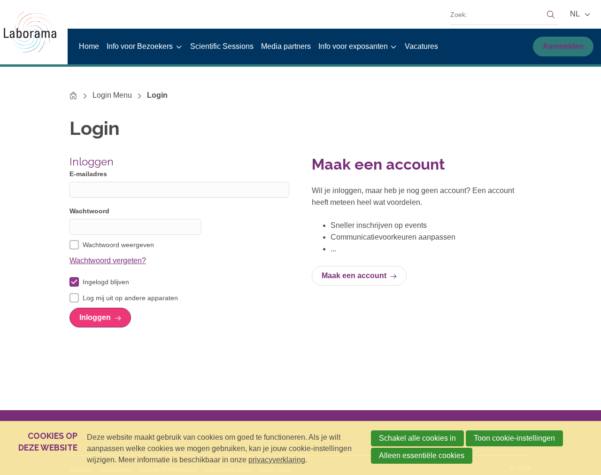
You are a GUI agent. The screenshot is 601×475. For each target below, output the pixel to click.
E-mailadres (88, 174)
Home (89, 46)
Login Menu (112, 95)
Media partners (286, 46)
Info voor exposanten (353, 46)
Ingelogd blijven (106, 282)
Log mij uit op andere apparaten (130, 298)
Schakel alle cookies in (417, 438)
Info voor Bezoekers (140, 46)
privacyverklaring (276, 460)
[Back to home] (34, 32)
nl (575, 14)
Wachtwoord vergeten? (107, 261)
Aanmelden (563, 46)
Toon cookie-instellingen (514, 438)
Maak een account (354, 276)
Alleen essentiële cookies (421, 455)
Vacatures (421, 46)
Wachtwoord (89, 211)
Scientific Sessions (222, 46)
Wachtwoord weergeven (118, 245)
